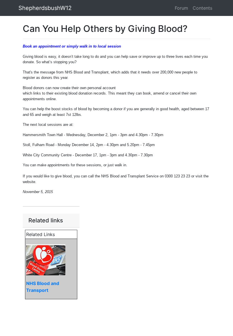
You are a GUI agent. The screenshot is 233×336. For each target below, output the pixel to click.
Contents (202, 8)
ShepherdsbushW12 (45, 8)
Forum (181, 8)
